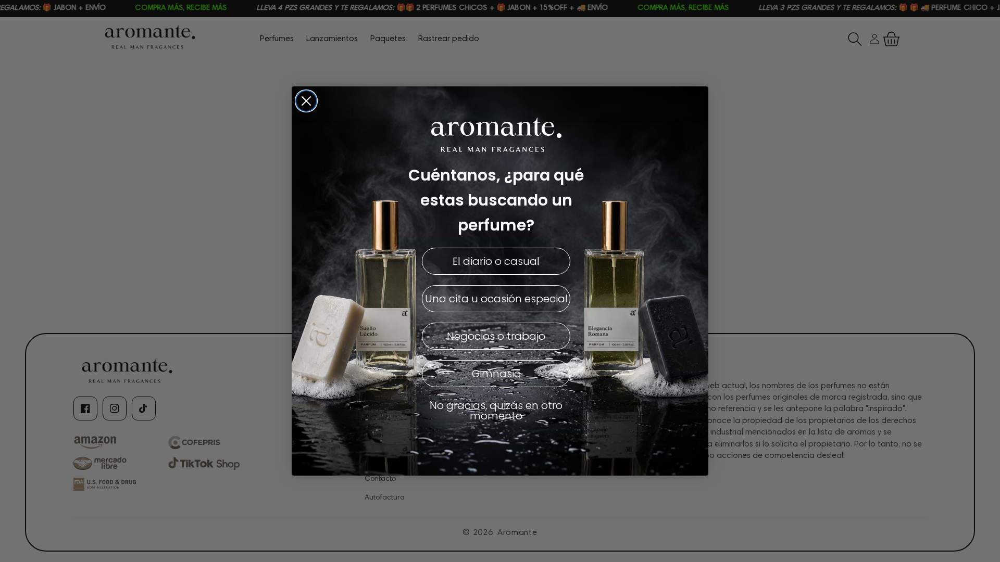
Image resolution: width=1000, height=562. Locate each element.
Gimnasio (496, 373)
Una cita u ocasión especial (496, 298)
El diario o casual (496, 261)
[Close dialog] (306, 101)
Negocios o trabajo (496, 336)
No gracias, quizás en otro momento (496, 410)
